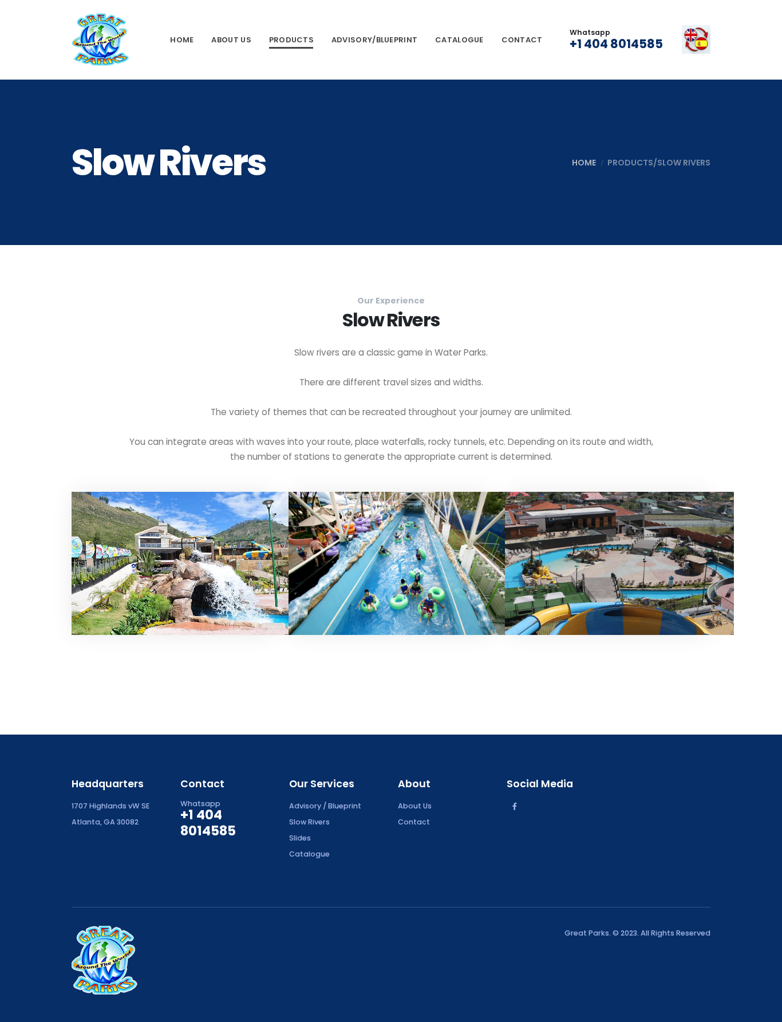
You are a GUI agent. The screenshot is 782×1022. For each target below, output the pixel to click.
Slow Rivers (309, 822)
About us (231, 39)
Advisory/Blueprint (374, 39)
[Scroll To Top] (762, 1009)
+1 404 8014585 (616, 44)
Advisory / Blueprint (325, 806)
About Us (415, 806)
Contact (522, 39)
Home (181, 39)
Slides (300, 838)
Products (291, 39)
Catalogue (459, 39)
